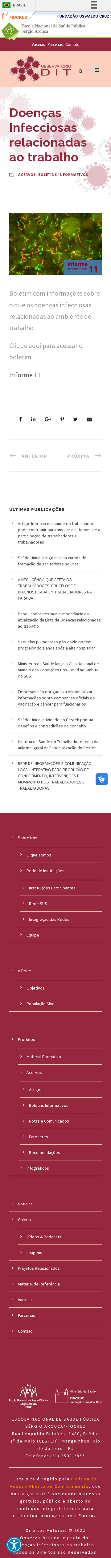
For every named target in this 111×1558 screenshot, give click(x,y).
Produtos (26, 1039)
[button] (14, 1544)
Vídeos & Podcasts (44, 1237)
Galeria (24, 1219)
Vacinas (38, 44)
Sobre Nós (27, 837)
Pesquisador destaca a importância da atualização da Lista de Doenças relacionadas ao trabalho (59, 620)
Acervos (27, 174)
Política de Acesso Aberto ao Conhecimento (53, 1482)
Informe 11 (25, 374)
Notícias (25, 1204)
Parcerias (55, 44)
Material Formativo (44, 1056)
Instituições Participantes (52, 888)
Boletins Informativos (63, 174)
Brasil (19, 5)
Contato (72, 44)
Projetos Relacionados (39, 1268)
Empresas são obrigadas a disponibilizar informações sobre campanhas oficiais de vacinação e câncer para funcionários (56, 698)
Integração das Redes (49, 919)
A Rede (24, 970)
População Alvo (41, 1003)
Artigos (36, 1089)
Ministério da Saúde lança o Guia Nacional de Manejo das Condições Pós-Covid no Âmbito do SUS (58, 670)
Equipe (33, 935)
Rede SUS (38, 903)
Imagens (34, 1252)
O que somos (39, 855)
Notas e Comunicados (49, 1121)
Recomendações (44, 1152)
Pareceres (38, 1136)
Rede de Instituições (45, 870)
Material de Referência (39, 1284)
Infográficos (38, 1168)
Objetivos (36, 988)
